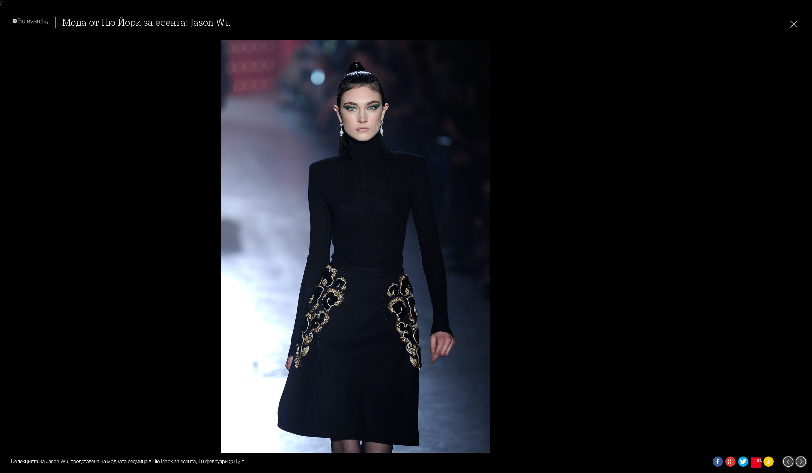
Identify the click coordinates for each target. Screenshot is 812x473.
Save (759, 460)
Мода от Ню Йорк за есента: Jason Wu (146, 22)
